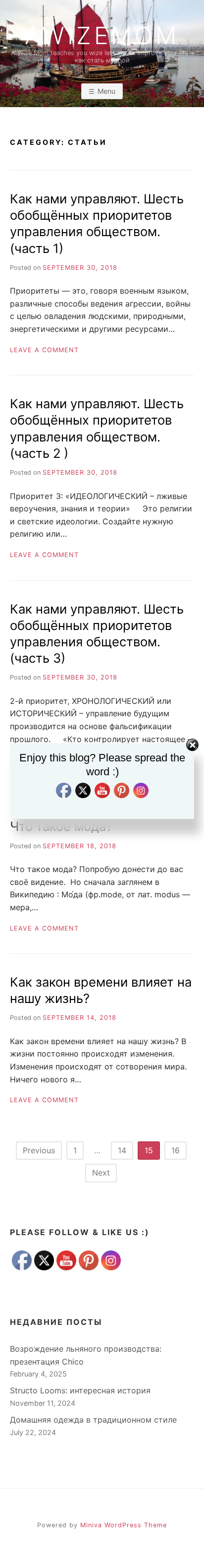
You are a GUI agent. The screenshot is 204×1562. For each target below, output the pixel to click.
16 (175, 1150)
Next (101, 1173)
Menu (106, 91)
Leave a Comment (44, 350)
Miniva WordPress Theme (123, 1525)
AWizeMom (102, 36)
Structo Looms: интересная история (80, 1390)
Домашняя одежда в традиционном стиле (93, 1420)
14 (122, 1150)
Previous (39, 1150)
